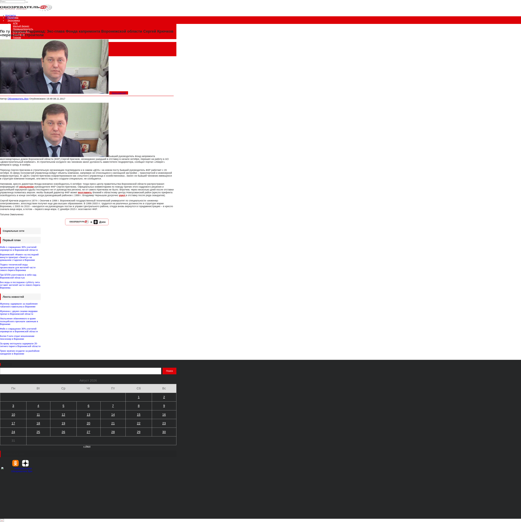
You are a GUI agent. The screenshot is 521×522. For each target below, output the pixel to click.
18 (38, 423)
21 (113, 423)
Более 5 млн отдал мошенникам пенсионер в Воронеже (17, 337)
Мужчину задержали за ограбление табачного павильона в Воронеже (19, 305)
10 (13, 414)
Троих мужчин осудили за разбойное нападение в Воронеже (19, 352)
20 (88, 423)
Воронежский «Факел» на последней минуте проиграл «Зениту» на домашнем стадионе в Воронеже (19, 257)
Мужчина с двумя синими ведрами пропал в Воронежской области (19, 312)
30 (164, 432)
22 (138, 423)
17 (13, 423)
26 (63, 432)
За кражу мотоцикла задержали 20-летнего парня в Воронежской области (20, 345)
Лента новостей (119, 93)
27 (88, 432)
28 (113, 432)
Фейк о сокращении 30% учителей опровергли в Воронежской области (19, 248)
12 (63, 414)
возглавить (85, 192)
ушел (122, 195)
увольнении (26, 186)
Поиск (6, 364)
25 (38, 432)
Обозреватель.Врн (18, 98)
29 (138, 432)
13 (88, 414)
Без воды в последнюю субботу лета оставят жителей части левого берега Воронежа (20, 285)
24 (13, 432)
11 (38, 414)
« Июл (86, 446)
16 (164, 414)
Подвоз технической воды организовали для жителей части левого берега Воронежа (18, 267)
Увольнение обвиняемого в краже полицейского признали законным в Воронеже (19, 321)
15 (138, 414)
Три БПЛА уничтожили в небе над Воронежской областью (18, 276)
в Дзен (98, 221)
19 (63, 423)
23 (164, 423)
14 (113, 414)
